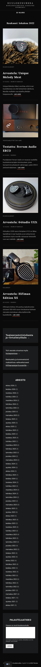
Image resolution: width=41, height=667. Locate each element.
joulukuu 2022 (11, 546)
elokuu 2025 (10, 426)
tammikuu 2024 (11, 497)
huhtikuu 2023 (11, 531)
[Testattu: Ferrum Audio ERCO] (20, 120)
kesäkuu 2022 (10, 568)
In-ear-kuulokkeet (8, 67)
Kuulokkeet (6, 287)
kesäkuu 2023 (10, 523)
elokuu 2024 (10, 471)
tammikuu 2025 (11, 452)
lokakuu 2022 (10, 553)
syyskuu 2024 (10, 467)
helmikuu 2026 (11, 404)
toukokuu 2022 (11, 572)
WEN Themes (34, 663)
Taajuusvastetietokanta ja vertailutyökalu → (19, 336)
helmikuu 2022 (11, 583)
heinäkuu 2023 (11, 520)
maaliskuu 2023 (11, 534)
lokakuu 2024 (10, 464)
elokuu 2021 (10, 605)
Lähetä (9, 646)
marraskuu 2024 (11, 460)
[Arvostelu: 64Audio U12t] (20, 195)
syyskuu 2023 (10, 512)
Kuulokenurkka (21, 3)
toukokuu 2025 (11, 438)
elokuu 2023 (10, 516)
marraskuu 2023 (11, 505)
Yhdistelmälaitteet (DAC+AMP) (12, 140)
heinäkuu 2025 (11, 430)
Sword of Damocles (17, 81)
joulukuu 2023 (11, 501)
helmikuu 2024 (11, 493)
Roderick (13, 155)
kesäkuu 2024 (10, 479)
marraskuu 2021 (11, 594)
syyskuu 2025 (10, 423)
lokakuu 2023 (10, 508)
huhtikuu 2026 (11, 397)
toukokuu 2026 (11, 393)
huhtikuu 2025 (11, 441)
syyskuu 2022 (10, 557)
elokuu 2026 (10, 385)
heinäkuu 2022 (11, 564)
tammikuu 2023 (11, 542)
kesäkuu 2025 (10, 434)
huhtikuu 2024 (11, 486)
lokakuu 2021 (10, 598)
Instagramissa (12, 353)
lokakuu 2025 (10, 419)
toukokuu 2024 (11, 482)
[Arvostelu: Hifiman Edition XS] (20, 266)
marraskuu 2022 (11, 549)
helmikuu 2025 (11, 449)
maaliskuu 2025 (11, 445)
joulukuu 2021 (11, 590)
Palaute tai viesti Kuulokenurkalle (18, 625)
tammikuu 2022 (11, 587)
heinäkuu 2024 (11, 475)
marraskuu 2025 (11, 415)
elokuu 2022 (10, 560)
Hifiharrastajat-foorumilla (16, 365)
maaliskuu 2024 (11, 490)
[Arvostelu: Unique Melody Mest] (20, 46)
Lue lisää (17, 94)
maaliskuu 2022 (11, 579)
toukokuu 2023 (11, 527)
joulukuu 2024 (11, 456)
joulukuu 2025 (11, 412)
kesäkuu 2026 (10, 389)
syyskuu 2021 (10, 601)
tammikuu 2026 (11, 408)
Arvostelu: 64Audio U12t (20, 222)
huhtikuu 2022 (11, 575)
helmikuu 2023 (11, 538)
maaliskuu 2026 (11, 400)
